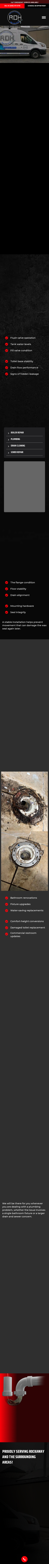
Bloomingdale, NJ (16, 1489)
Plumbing (13, 47)
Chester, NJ (13, 1522)
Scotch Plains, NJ (16, 1494)
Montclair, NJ (14, 1508)
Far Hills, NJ (13, 1518)
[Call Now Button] (24, 1559)
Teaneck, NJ (13, 1480)
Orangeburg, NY (15, 1485)
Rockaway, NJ (14, 1470)
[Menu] (44, 17)
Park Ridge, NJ (14, 1499)
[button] (12, 5)
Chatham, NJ (14, 1527)
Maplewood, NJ (15, 1513)
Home (4, 47)
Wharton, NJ (14, 1475)
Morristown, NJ (15, 1503)
